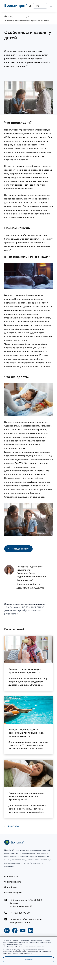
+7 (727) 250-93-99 (20, 912)
